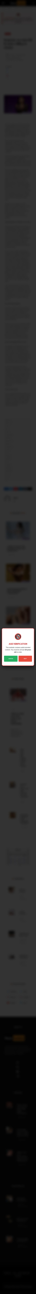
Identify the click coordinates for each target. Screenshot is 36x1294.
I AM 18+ (10, 658)
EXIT (25, 658)
